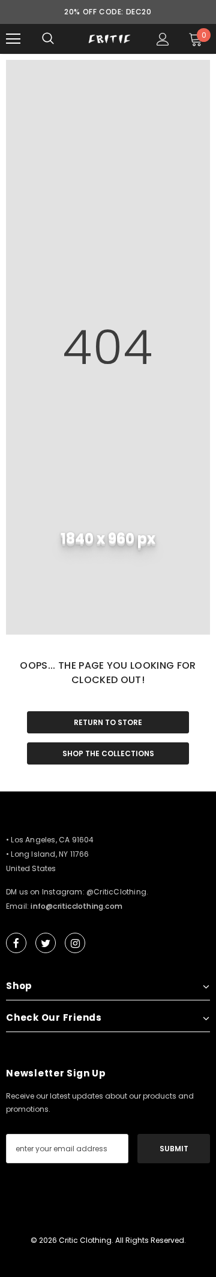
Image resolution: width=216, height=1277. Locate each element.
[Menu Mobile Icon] (13, 39)
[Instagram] (75, 943)
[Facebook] (16, 943)
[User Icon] (163, 39)
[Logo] (109, 39)
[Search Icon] (48, 39)
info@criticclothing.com (76, 906)
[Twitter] (45, 943)
